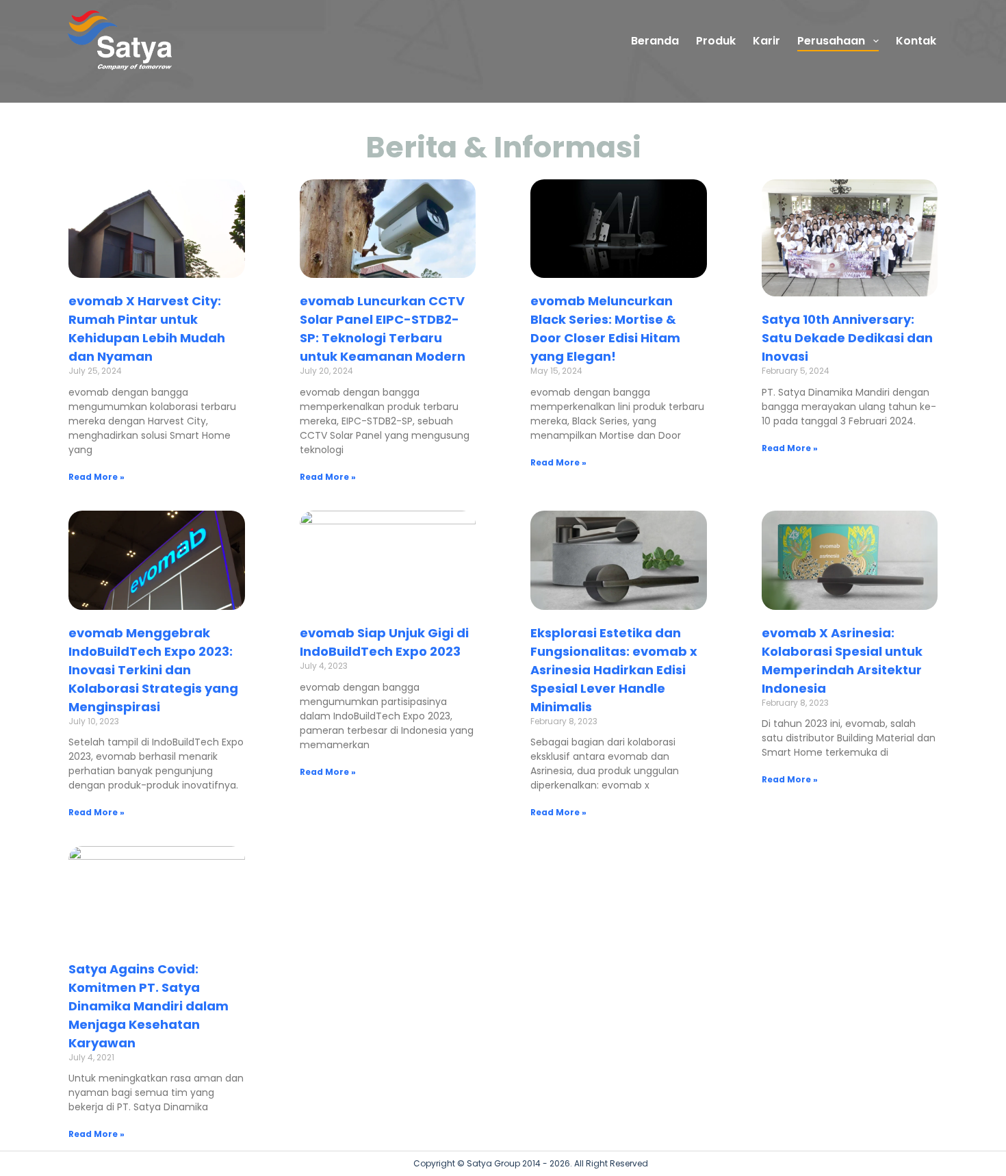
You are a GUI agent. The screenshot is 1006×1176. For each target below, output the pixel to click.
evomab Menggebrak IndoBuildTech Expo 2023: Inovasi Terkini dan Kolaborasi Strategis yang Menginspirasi (153, 669)
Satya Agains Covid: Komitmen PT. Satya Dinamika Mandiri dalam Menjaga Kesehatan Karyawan (148, 1005)
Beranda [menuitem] (655, 41)
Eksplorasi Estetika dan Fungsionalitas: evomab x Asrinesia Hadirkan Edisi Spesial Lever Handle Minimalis (613, 669)
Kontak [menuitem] (916, 41)
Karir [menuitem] (766, 41)
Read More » (96, 477)
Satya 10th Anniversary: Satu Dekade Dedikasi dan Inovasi (847, 338)
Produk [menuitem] (716, 41)
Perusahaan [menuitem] (831, 41)
